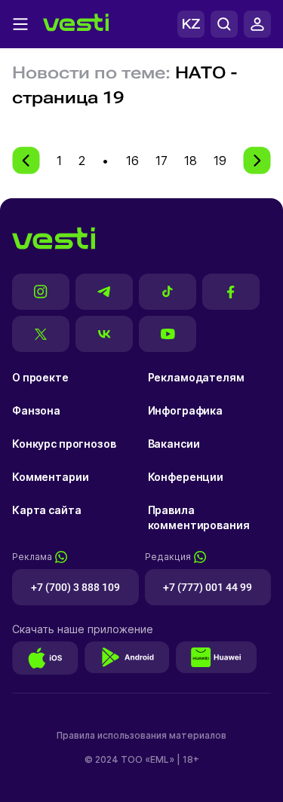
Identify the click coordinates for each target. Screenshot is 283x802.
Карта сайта (46, 510)
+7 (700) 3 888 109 (75, 587)
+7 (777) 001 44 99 (207, 587)
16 (132, 160)
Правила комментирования (199, 517)
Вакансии (174, 443)
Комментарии (50, 476)
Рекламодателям (196, 377)
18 (190, 160)
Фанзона (36, 410)
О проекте (40, 377)
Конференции (185, 476)
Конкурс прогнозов (64, 443)
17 (161, 160)
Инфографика (185, 410)
